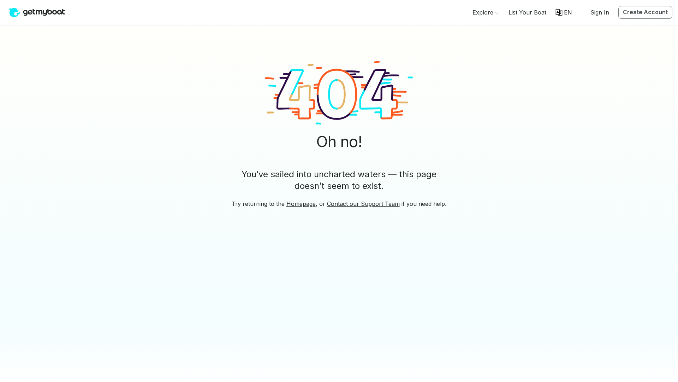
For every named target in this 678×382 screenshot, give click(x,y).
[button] (527, 12)
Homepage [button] (301, 203)
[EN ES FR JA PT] (563, 12)
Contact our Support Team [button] (363, 203)
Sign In (599, 12)
